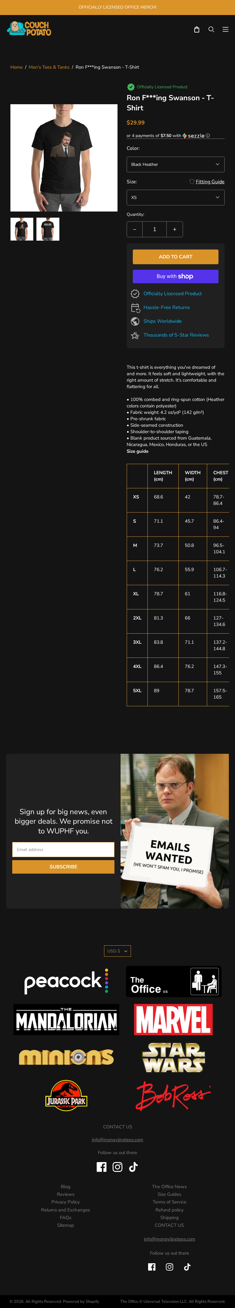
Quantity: (135, 214)
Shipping (169, 1218)
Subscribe (63, 867)
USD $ (113, 951)
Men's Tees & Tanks (49, 67)
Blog (65, 1187)
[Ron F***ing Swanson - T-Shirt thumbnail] (21, 229)
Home (16, 67)
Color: (133, 148)
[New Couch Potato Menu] (225, 29)
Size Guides (169, 1194)
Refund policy (169, 1210)
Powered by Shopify (81, 1301)
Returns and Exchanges (65, 1210)
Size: (132, 181)
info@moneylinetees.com (169, 1239)
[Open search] (211, 29)
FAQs (65, 1218)
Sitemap (65, 1225)
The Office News (169, 1187)
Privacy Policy (65, 1202)
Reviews (65, 1194)
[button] (176, 136)
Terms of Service (169, 1202)
